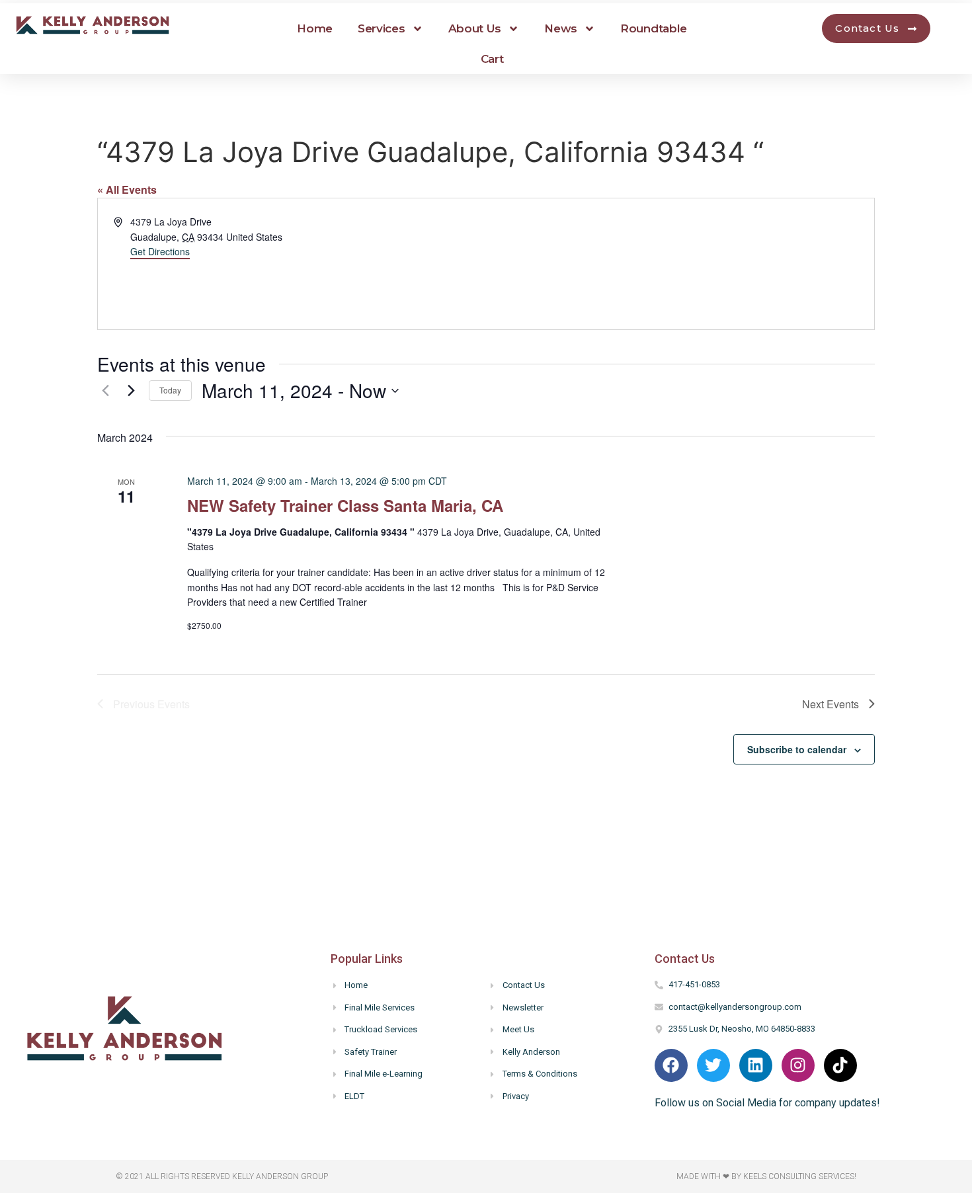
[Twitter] (713, 1065)
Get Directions (160, 251)
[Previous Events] (105, 391)
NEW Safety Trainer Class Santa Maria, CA (345, 505)
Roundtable (653, 28)
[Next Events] (131, 391)
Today (170, 389)
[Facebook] (671, 1065)
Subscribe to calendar (796, 749)
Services (381, 28)
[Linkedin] (755, 1065)
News (560, 28)
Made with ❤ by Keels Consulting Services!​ (766, 1176)
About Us (475, 28)
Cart (492, 58)
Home (315, 28)
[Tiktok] (840, 1065)
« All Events (127, 189)
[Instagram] (798, 1065)
